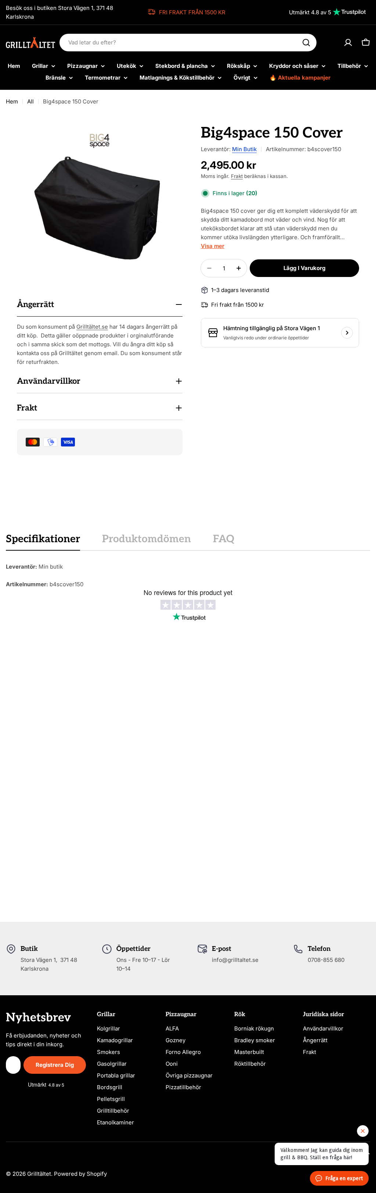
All (30, 101)
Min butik (244, 149)
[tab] (43, 541)
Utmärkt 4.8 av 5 (310, 12)
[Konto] (348, 42)
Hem (12, 101)
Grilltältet (39, 1173)
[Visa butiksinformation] (347, 333)
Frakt (237, 176)
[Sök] (306, 42)
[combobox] (188, 42)
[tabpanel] (188, 575)
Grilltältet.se (92, 326)
